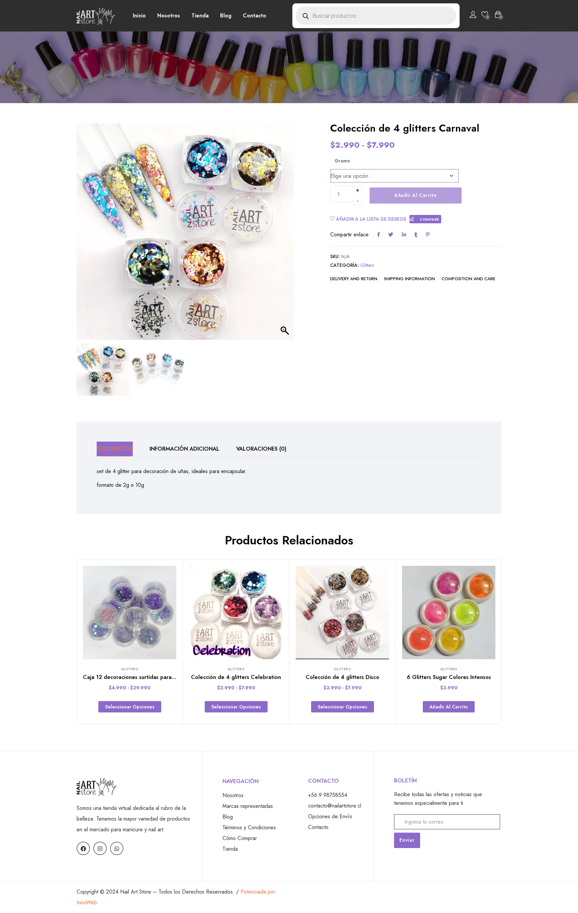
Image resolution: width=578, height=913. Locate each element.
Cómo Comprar (239, 838)
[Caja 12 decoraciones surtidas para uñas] (129, 612)
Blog (225, 15)
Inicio (139, 15)
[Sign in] (473, 15)
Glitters (367, 265)
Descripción (115, 449)
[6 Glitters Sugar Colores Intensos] (448, 612)
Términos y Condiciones (249, 827)
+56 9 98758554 (327, 795)
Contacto (254, 15)
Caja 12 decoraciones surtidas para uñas (134, 677)
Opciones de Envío (330, 816)
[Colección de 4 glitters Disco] (342, 612)
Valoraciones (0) (261, 449)
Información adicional (184, 449)
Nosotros (168, 15)
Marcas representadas (247, 806)
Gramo (342, 160)
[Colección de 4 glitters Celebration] (236, 612)
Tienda (200, 15)
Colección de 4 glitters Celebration (236, 677)
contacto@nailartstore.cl (334, 806)
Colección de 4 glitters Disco (342, 677)
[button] (286, 235)
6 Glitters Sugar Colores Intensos (449, 677)
